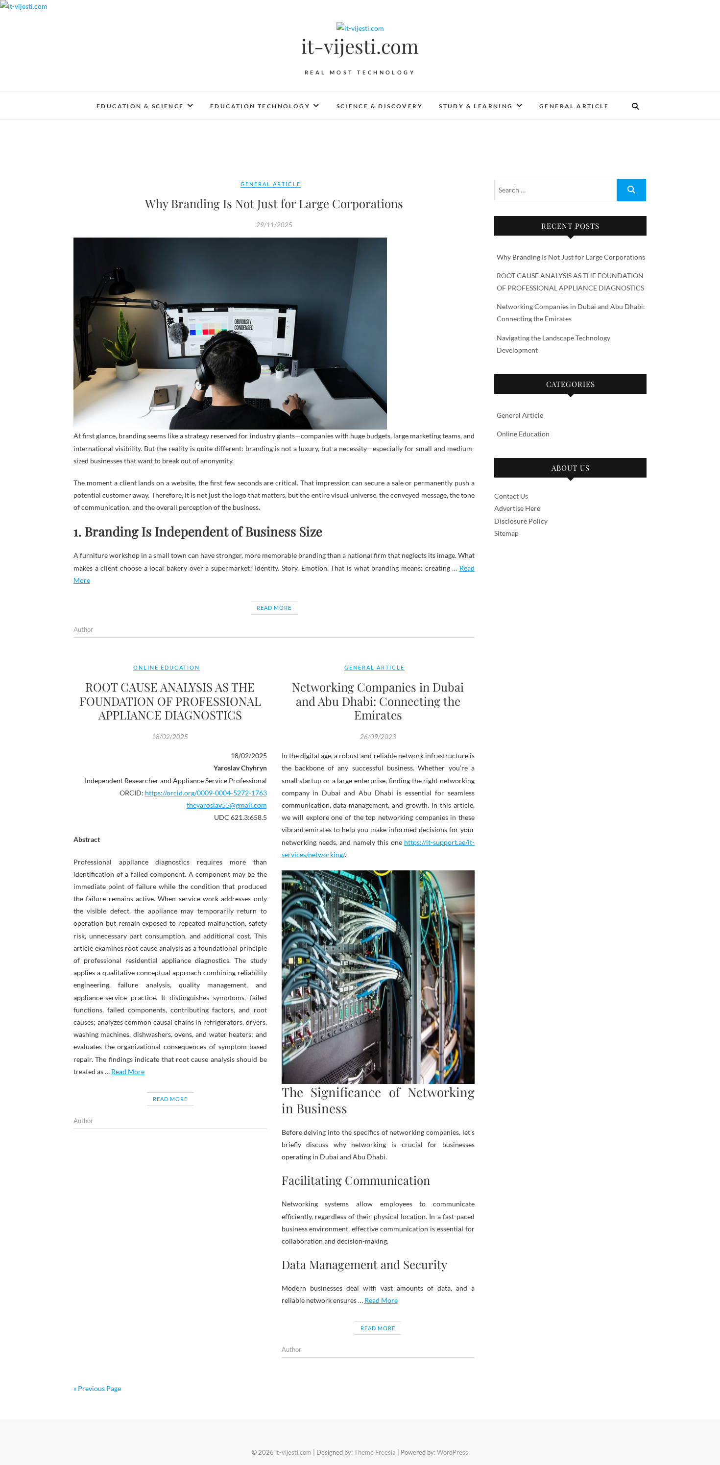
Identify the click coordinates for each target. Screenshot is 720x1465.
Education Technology (260, 106)
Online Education (166, 667)
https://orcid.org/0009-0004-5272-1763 (206, 793)
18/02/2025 (170, 737)
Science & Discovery (379, 106)
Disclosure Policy (521, 521)
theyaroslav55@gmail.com (227, 805)
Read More (274, 607)
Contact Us (511, 496)
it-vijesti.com (360, 46)
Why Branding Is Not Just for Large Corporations (274, 203)
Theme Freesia (375, 1452)
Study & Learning (476, 106)
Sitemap (506, 533)
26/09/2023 (378, 737)
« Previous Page (97, 1388)
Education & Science (140, 106)
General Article (574, 106)
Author (83, 629)
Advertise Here (517, 508)
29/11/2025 (274, 225)
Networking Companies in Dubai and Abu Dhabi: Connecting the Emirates (378, 701)
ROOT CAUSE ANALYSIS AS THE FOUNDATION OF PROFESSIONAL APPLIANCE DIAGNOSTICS (170, 701)
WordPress (452, 1452)
